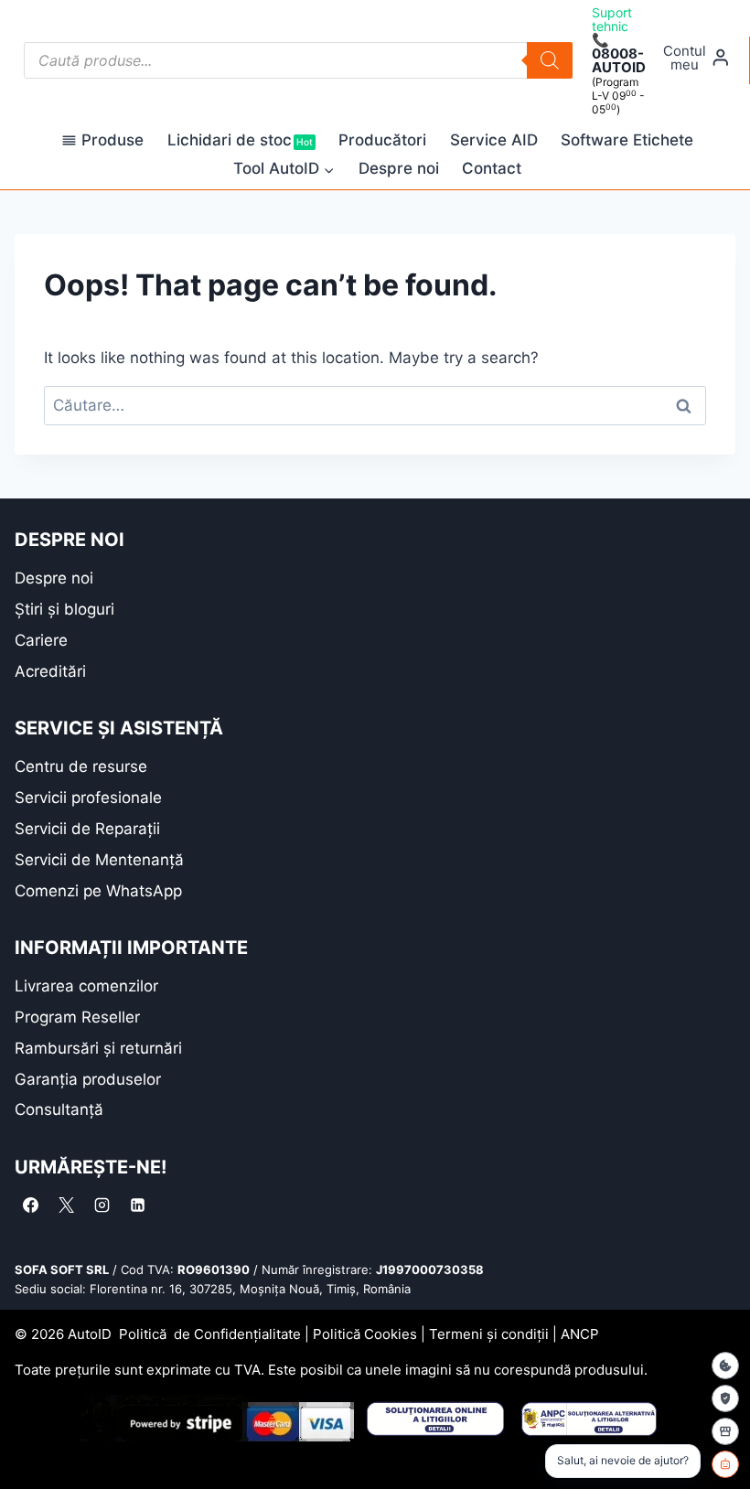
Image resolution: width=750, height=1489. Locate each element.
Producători (382, 140)
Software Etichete (627, 140)
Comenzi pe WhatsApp (98, 891)
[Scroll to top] (28, 1443)
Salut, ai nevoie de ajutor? (623, 1460)
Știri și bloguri (64, 609)
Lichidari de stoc (240, 140)
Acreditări (50, 671)
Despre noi (399, 168)
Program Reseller (77, 1017)
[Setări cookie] (725, 1365)
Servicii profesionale (88, 797)
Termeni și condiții (489, 1334)
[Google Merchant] (725, 1431)
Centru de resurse (81, 766)
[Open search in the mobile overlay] (298, 60)
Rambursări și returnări (98, 1048)
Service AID (494, 140)
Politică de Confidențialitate (210, 1334)
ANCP (580, 1334)
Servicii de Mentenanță (99, 860)
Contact (491, 168)
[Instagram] (101, 1205)
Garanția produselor (88, 1079)
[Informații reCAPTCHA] (725, 1398)
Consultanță (59, 1109)
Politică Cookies (365, 1334)
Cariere (41, 640)
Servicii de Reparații (87, 828)
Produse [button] (112, 140)
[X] (65, 1205)
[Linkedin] (137, 1205)
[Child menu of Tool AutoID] (284, 169)
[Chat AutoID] (725, 1464)
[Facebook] (30, 1205)
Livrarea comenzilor (86, 986)
